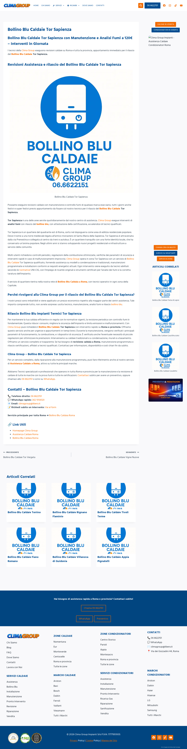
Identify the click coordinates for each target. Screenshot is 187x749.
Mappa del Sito (109, 740)
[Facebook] (164, 5)
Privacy (73, 740)
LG (148, 700)
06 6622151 (152, 5)
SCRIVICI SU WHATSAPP (165, 253)
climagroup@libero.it (29, 403)
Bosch (57, 691)
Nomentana (60, 641)
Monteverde (60, 651)
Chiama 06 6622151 (93, 608)
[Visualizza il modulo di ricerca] (140, 5)
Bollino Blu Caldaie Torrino (24, 512)
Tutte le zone (60, 666)
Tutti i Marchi (60, 715)
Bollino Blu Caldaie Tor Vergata (19, 455)
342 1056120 (38, 400)
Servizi (59, 5)
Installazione (13, 691)
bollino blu (42, 224)
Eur (55, 646)
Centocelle (59, 656)
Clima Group (28, 50)
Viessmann (59, 710)
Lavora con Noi (14, 667)
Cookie (89, 740)
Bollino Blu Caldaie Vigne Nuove (122, 455)
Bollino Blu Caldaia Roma (62, 415)
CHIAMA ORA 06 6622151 (166, 247)
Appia (103, 649)
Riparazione (13, 711)
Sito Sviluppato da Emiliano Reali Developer (170, 747)
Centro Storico (108, 639)
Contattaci (83, 375)
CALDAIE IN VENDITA (165, 24)
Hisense (151, 695)
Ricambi (73, 5)
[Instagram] (169, 5)
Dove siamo (87, 5)
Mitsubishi (152, 705)
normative (24, 270)
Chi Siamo (45, 5)
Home (36, 5)
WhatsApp (49, 379)
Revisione (11, 706)
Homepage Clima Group (25, 430)
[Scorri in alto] (182, 733)
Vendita (11, 716)
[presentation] (26, 496)
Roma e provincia (62, 661)
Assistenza (12, 682)
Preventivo (102, 618)
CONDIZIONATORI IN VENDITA (166, 30)
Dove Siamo (13, 657)
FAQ (9, 652)
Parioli (103, 644)
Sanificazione (107, 708)
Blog (9, 647)
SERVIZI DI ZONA (165, 259)
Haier (150, 690)
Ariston (57, 681)
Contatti (100, 5)
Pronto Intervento (16, 701)
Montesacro (106, 654)
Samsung (152, 710)
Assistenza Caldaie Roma (25, 434)
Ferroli (57, 700)
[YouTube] (181, 5)
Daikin (57, 696)
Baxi (56, 686)
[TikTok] (175, 5)
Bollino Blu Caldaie (21, 54)
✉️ (160, 646)
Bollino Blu (12, 686)
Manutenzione (14, 696)
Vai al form (50, 407)
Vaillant (57, 705)
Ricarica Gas (106, 698)
